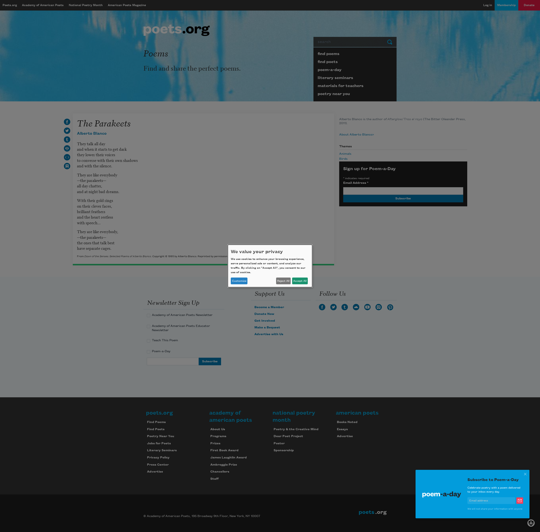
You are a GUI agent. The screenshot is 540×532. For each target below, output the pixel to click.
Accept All (299, 280)
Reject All (283, 280)
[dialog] (270, 266)
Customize (239, 280)
